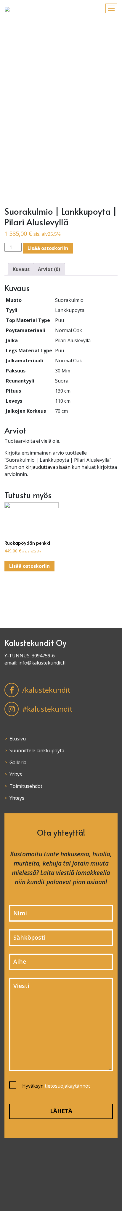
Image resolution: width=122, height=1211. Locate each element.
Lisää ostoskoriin (48, 248)
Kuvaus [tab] (21, 269)
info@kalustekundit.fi (41, 662)
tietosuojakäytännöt (67, 1086)
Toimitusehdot (25, 786)
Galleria (17, 762)
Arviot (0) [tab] (49, 269)
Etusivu (17, 738)
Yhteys (16, 798)
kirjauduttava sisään (47, 467)
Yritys (15, 774)
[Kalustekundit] (7, 8)
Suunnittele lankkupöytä (36, 750)
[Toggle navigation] (111, 8)
